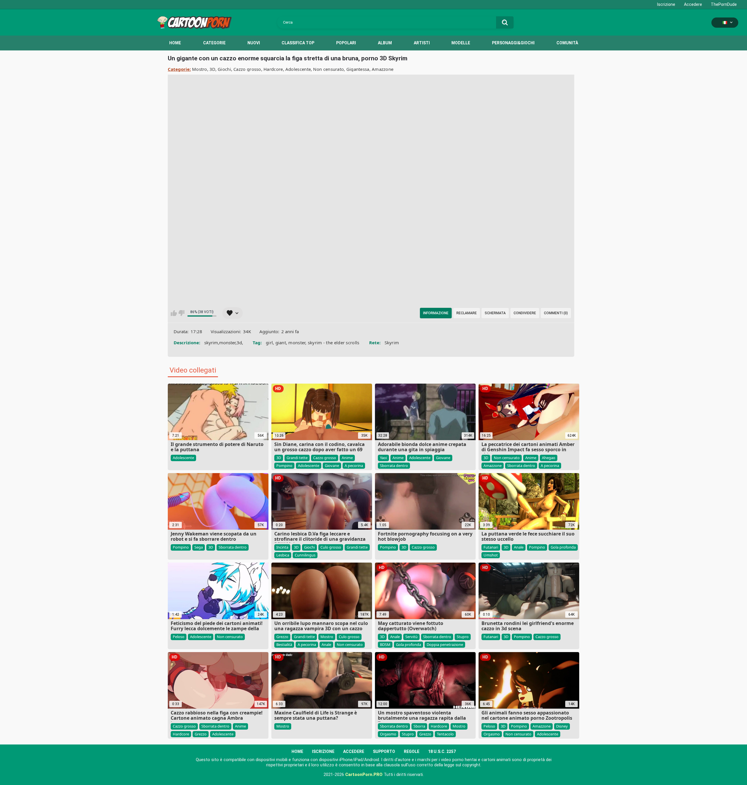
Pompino (284, 465)
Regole (411, 751)
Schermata (495, 313)
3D (212, 69)
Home (175, 43)
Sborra (419, 726)
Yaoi (383, 457)
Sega (198, 547)
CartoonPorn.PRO (364, 774)
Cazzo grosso (247, 69)
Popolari (346, 43)
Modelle (460, 43)
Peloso (178, 636)
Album (385, 43)
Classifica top (298, 43)
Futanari (491, 547)
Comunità (567, 43)
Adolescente (298, 69)
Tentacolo (445, 734)
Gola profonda (563, 547)
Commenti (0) (556, 313)
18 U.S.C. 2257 (442, 751)
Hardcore (273, 69)
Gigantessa (357, 69)
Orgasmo (388, 734)
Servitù (411, 636)
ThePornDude (724, 4)
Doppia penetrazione (445, 644)
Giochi (224, 69)
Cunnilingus (305, 555)
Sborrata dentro (394, 465)
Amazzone (382, 69)
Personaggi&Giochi (513, 43)
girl (269, 342)
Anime (347, 457)
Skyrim (392, 342)
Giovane (332, 465)
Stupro (463, 636)
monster (296, 342)
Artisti (422, 43)
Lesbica (282, 555)
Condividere (525, 313)
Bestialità (284, 644)
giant (280, 342)
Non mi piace (181, 313)
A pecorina (354, 465)
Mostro (199, 69)
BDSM (385, 644)
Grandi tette (297, 457)
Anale (518, 547)
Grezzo (282, 636)
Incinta (282, 547)
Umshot (491, 555)
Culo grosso (330, 547)
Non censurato (328, 69)
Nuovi (253, 43)
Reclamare (466, 313)
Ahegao (548, 457)
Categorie (214, 43)
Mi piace (174, 313)
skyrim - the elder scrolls (333, 342)
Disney (562, 726)
